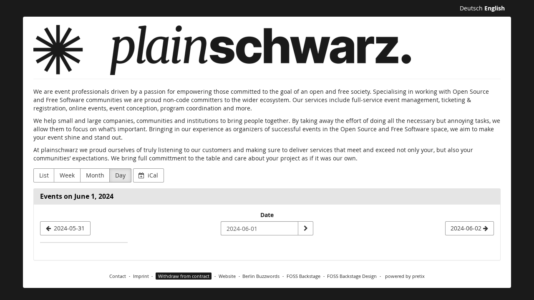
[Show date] (305, 228)
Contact (117, 276)
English (494, 8)
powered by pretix (405, 276)
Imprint (141, 276)
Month (95, 175)
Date (267, 215)
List (44, 175)
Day (120, 175)
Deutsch (471, 8)
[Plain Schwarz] (222, 50)
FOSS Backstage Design (352, 276)
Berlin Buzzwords (261, 276)
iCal (152, 175)
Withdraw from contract (183, 276)
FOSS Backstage (303, 276)
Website (227, 276)
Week (67, 175)
